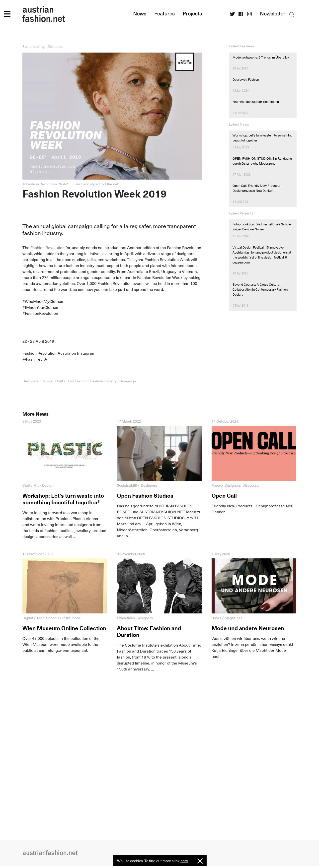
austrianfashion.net (64, 14)
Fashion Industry (103, 381)
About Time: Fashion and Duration (149, 631)
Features (164, 13)
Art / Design (43, 485)
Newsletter (272, 13)
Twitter (234, 14)
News (139, 13)
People (47, 381)
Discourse (55, 46)
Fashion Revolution (47, 247)
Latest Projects (241, 213)
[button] (7, 13)
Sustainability (33, 46)
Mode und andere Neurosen (248, 628)
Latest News (239, 124)
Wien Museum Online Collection (64, 628)
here (184, 861)
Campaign (127, 381)
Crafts (60, 381)
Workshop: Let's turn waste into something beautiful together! (63, 499)
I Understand (200, 861)
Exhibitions (126, 618)
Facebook (242, 14)
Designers (30, 381)
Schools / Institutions (63, 618)
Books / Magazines (227, 618)
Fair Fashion (77, 381)
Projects (192, 13)
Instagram (251, 14)
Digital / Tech (33, 618)
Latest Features (241, 46)
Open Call (224, 495)
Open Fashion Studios (145, 495)
